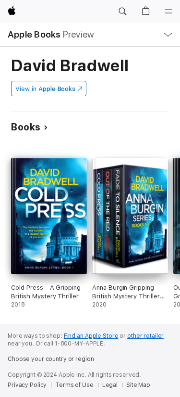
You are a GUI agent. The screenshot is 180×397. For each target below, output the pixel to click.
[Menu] (168, 11)
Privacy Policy (27, 385)
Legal (110, 385)
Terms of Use (74, 385)
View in (45, 88)
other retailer (145, 336)
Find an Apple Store (91, 336)
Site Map (138, 385)
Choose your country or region (51, 359)
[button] (122, 11)
